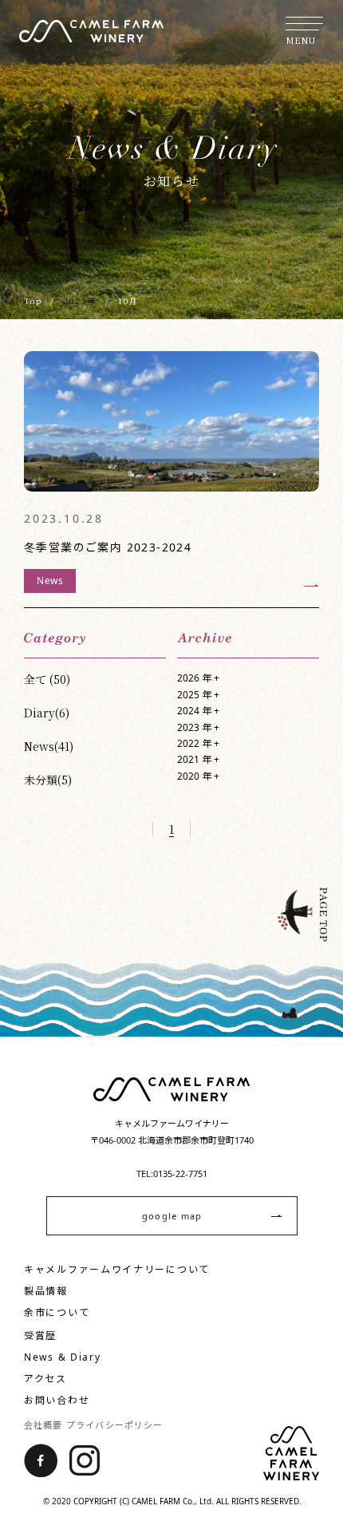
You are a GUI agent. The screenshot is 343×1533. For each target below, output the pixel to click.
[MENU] (304, 23)
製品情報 (46, 1291)
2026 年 (198, 678)
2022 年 (198, 743)
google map (172, 1216)
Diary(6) (46, 713)
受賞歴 (40, 1335)
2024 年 (198, 710)
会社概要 (43, 1425)
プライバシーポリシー (114, 1425)
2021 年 (198, 759)
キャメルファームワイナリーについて (117, 1269)
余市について (56, 1312)
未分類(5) (48, 780)
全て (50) (47, 679)
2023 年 (198, 727)
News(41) (48, 746)
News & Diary (62, 1357)
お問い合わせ (56, 1400)
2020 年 (198, 776)
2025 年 (198, 694)
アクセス (45, 1378)
